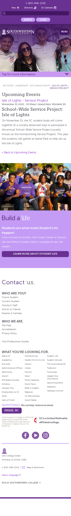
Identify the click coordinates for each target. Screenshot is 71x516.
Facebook (25, 435)
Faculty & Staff (9, 305)
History (28, 364)
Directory (28, 8)
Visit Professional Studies (15, 341)
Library (28, 368)
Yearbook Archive (55, 391)
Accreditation (9, 329)
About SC (6, 356)
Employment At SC (10, 392)
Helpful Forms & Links (35, 360)
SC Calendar (47, 8)
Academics (7, 360)
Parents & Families (12, 313)
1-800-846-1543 (36, 3)
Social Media (30, 400)
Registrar (29, 392)
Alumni (5, 376)
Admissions (7, 372)
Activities (8, 85)
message (23, 467)
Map (14, 8)
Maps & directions (35, 467)
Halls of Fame (8, 400)
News (27, 376)
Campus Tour (8, 388)
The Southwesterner (56, 364)
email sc (11, 410)
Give (43, 19)
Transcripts (52, 372)
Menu (64, 31)
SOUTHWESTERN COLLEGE (24, 482)
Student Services (54, 360)
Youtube (35, 435)
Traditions (51, 368)
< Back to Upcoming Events (19, 152)
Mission (28, 372)
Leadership (21, 85)
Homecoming (31, 356)
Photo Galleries (32, 380)
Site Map (6, 325)
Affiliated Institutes (10, 380)
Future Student (10, 297)
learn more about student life (35, 253)
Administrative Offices (12, 368)
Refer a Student (32, 388)
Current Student (10, 301)
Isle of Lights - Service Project (59, 86)
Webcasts (51, 387)
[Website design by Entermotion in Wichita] (40, 482)
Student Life (52, 356)
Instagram (45, 435)
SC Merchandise (32, 396)
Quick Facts (30, 384)
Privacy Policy (9, 333)
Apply (28, 19)
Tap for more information (18, 74)
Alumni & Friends (11, 309)
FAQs (4, 396)
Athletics (6, 384)
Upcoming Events (40, 85)
